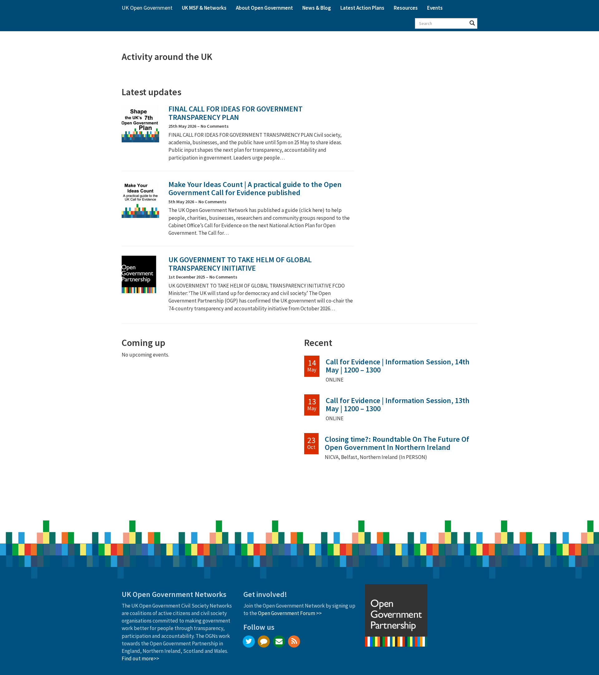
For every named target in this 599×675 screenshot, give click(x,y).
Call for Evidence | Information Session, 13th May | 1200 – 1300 (398, 404)
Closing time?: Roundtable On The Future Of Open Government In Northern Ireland (397, 443)
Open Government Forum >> (290, 613)
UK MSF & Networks (204, 7)
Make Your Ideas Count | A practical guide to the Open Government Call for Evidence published (255, 188)
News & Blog (316, 7)
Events (435, 7)
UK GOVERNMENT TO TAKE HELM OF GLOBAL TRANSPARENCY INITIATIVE (240, 264)
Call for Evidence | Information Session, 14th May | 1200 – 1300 (398, 366)
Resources (406, 7)
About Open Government (264, 7)
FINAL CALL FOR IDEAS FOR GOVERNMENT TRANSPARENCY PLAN (235, 113)
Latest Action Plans (362, 7)
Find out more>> (140, 658)
